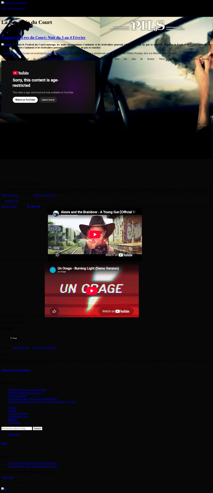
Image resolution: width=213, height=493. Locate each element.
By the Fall (33, 206)
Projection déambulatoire (57, 53)
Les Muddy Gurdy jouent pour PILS (27, 389)
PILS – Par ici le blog (12, 8)
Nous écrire (14, 434)
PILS (4, 443)
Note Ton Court (9, 195)
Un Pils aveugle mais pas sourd (24, 392)
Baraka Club (12, 200)
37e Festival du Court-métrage (62, 58)
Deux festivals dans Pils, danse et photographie (32, 398)
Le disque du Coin (17, 416)
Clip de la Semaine (18, 413)
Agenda (12, 407)
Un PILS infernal (17, 395)
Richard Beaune (21, 347)
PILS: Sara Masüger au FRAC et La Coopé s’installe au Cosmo (41, 401)
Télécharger (7, 477)
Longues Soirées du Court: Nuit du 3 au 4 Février (43, 37)
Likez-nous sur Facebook (15, 370)
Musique (12, 419)
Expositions (14, 422)
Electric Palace (9, 206)
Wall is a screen (12, 53)
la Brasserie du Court (44, 195)
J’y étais (12, 410)
